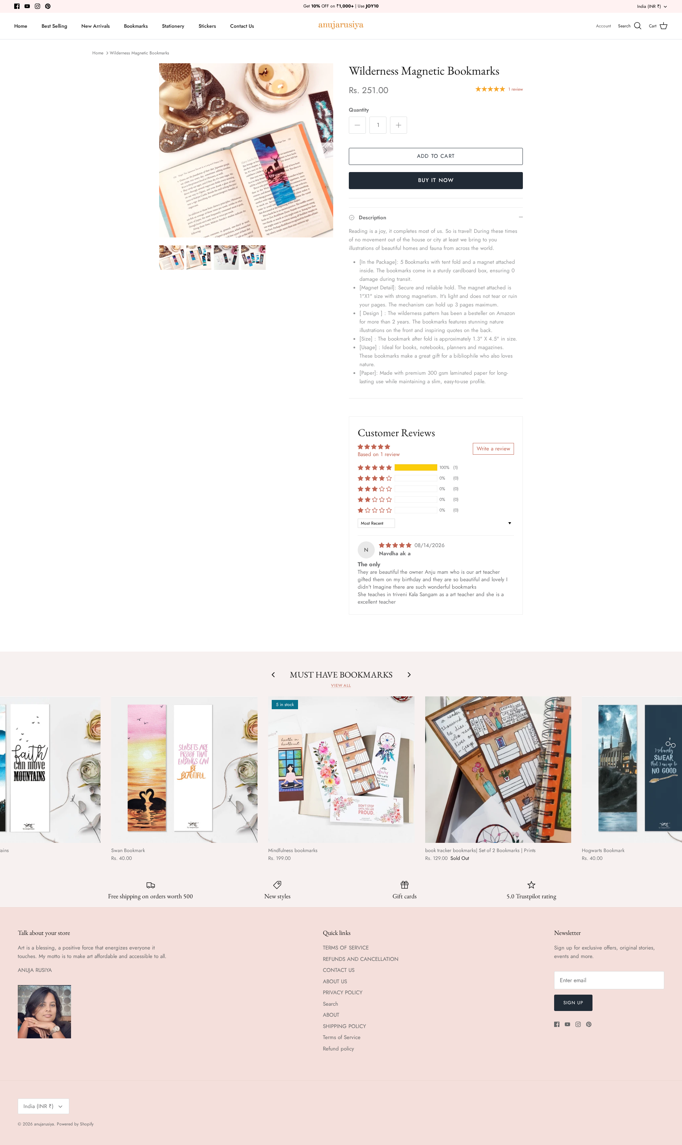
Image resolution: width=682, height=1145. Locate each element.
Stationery (173, 26)
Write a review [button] (493, 449)
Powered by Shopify (75, 1124)
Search (330, 1004)
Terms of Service (342, 1037)
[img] (396, 545)
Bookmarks (136, 26)
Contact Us (242, 26)
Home (20, 26)
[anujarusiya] (341, 26)
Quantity (359, 110)
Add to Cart (436, 156)
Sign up (573, 1002)
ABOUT (331, 1015)
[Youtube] (27, 6)
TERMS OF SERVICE (346, 948)
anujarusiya (44, 1124)
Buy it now (436, 180)
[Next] (325, 150)
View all (341, 685)
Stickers (207, 26)
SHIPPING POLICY (344, 1026)
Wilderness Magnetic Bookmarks (139, 53)
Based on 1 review (379, 454)
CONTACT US (338, 970)
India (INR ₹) (649, 6)
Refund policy (338, 1049)
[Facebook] (17, 6)
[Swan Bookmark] (184, 769)
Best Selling (54, 26)
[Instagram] (37, 6)
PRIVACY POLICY (342, 992)
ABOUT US (335, 981)
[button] (375, 467)
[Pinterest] (47, 6)
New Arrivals (95, 26)
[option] (246, 150)
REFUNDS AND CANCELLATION (361, 959)
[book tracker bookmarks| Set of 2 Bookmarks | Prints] (498, 769)
